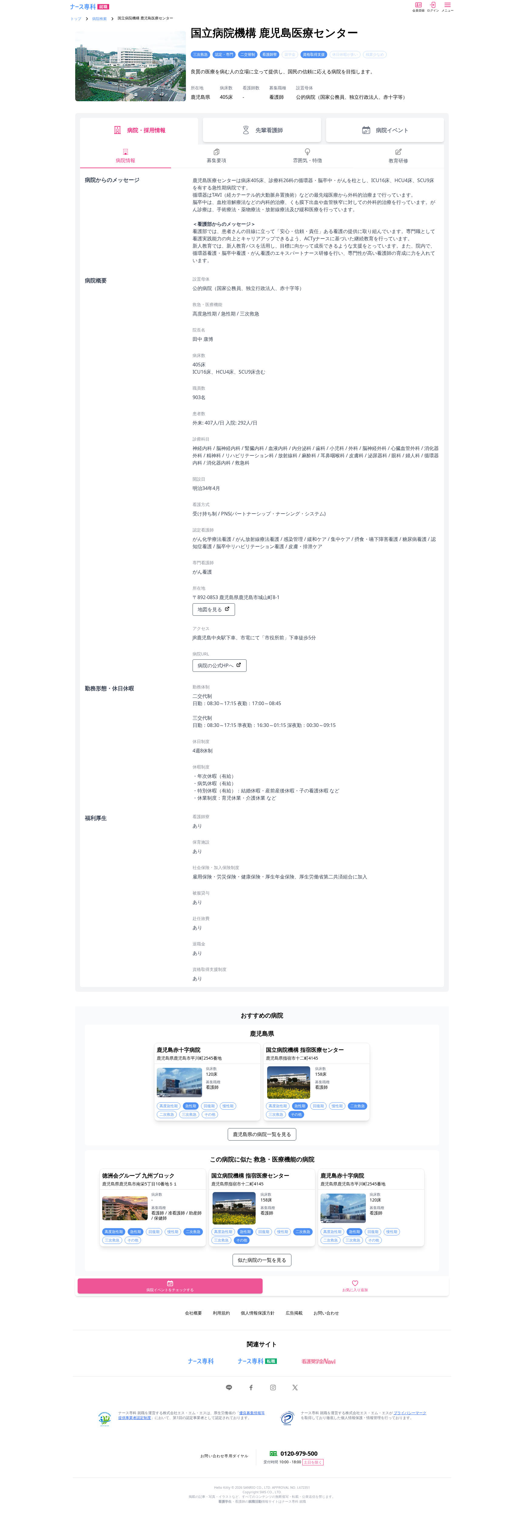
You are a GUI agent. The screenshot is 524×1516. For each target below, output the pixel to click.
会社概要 (193, 1313)
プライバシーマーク (410, 1412)
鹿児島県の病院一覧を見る (262, 1134)
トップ (75, 18)
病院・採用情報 (146, 130)
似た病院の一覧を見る (262, 1260)
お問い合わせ (326, 1313)
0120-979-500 (298, 1453)
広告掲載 (294, 1313)
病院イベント (392, 130)
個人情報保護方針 (258, 1313)
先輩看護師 (269, 130)
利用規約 (221, 1313)
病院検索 (99, 18)
